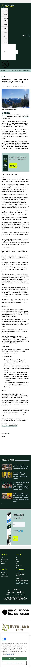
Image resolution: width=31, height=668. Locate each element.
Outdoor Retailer (4, 574)
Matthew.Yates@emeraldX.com (22, 580)
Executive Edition (4, 559)
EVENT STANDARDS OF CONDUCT (17, 598)
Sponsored (3, 563)
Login (5, 32)
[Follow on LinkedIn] (17, 583)
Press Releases (4, 561)
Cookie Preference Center (14, 663)
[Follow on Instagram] (19, 583)
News (3, 77)
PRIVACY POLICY (22, 599)
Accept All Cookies (14, 658)
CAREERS (12, 597)
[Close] (26, 636)
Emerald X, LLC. (13, 594)
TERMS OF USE (15, 599)
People (16, 567)
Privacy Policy (10, 654)
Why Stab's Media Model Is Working (14, 70)
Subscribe (6, 42)
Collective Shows (4, 576)
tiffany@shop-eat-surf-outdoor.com (20, 575)
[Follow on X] (24, 583)
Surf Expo (3, 572)
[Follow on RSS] (27, 583)
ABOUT (7, 597)
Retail (16, 563)
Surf (16, 557)
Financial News (18, 565)
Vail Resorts (5, 115)
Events (5, 24)
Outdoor (17, 561)
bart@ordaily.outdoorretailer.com (9, 425)
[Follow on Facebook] (22, 583)
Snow (16, 559)
